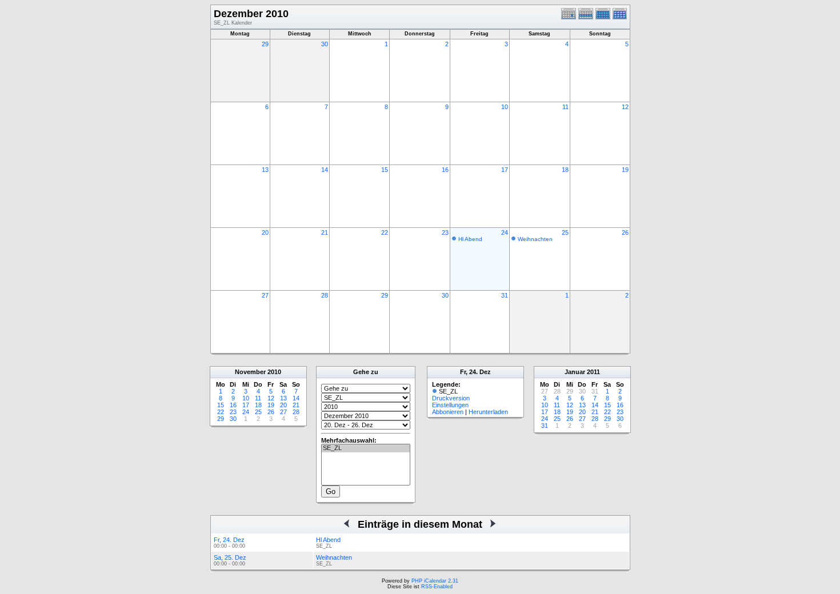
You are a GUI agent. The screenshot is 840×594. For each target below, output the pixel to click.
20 (265, 232)
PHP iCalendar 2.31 (434, 581)
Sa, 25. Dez (230, 557)
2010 (274, 371)
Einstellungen (450, 405)
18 (565, 169)
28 (324, 295)
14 (324, 169)
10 (504, 106)
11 (565, 106)
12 (625, 106)
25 (565, 232)
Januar (575, 371)
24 (504, 232)
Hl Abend (470, 239)
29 (265, 44)
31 (504, 295)
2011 (593, 371)
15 (384, 169)
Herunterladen (488, 411)
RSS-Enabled (437, 586)
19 (625, 169)
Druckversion (451, 398)
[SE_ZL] (366, 448)
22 (384, 232)
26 (625, 232)
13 (265, 169)
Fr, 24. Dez (229, 539)
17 (504, 169)
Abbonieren (447, 411)
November (250, 371)
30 (324, 44)
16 (445, 169)
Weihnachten (535, 239)
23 (445, 232)
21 (324, 232)
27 (265, 295)
